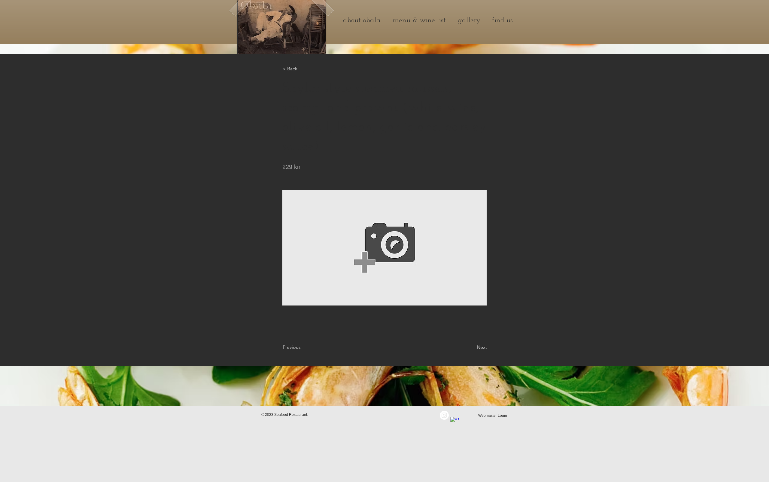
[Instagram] (444, 415)
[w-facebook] (454, 421)
